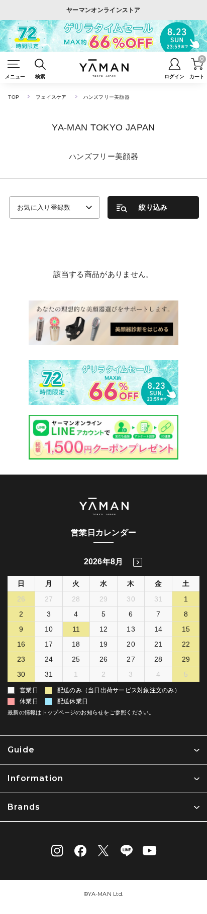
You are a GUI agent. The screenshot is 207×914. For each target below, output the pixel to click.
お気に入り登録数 (44, 207)
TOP (13, 97)
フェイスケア (51, 97)
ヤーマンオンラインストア (103, 10)
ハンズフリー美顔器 (106, 97)
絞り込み (153, 207)
